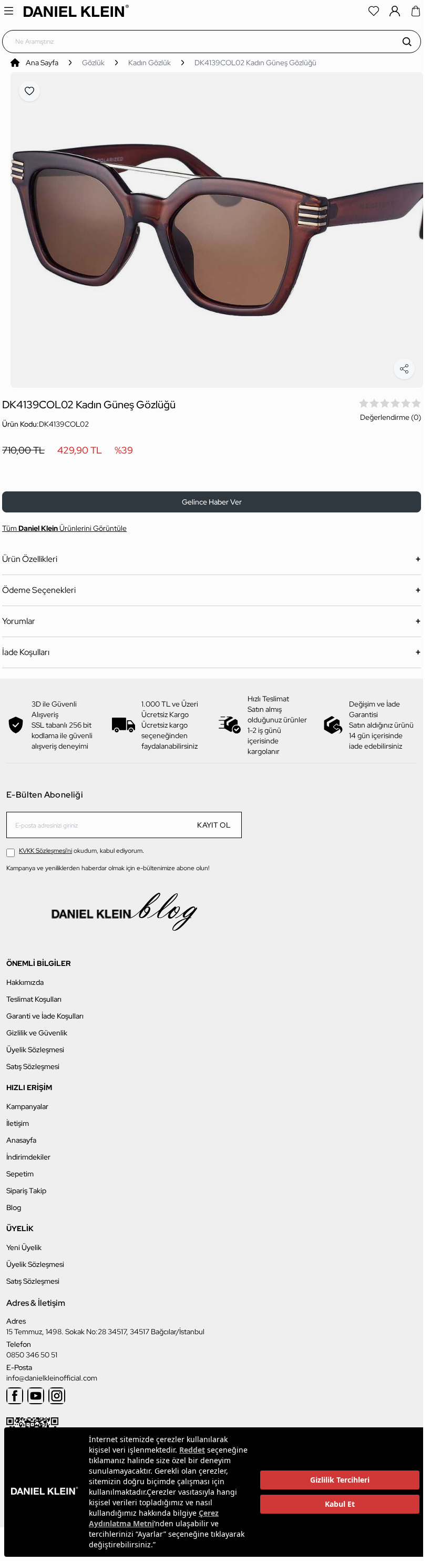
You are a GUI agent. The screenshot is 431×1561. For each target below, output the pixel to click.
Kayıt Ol (214, 819)
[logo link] (76, 11)
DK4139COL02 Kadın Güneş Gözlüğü (255, 62)
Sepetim (20, 1167)
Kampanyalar (27, 1100)
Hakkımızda (25, 976)
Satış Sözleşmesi (32, 1060)
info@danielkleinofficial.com (51, 1371)
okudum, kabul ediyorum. (81, 845)
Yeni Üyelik (24, 1241)
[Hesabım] (394, 11)
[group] (217, 227)
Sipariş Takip (26, 1184)
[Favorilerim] (373, 11)
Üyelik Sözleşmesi (35, 1043)
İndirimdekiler (28, 1150)
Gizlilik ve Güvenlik (36, 1026)
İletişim (17, 1117)
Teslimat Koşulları (33, 993)
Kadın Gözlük (149, 62)
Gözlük (93, 62)
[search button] (407, 41)
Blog (13, 1201)
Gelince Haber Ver (212, 496)
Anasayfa (21, 1134)
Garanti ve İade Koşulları (45, 1009)
